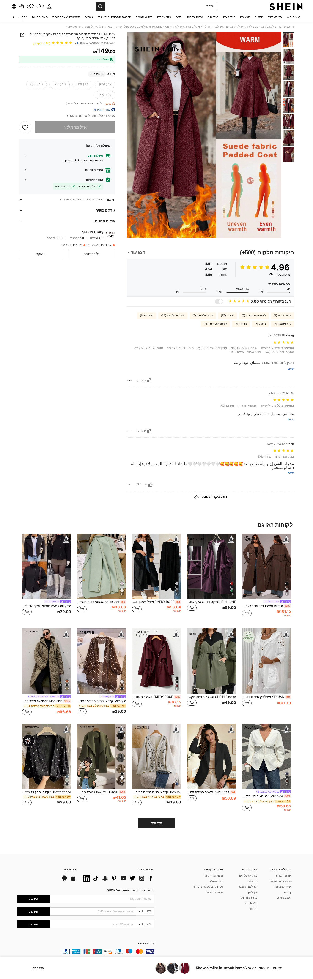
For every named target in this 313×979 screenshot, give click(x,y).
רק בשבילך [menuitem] (275, 17)
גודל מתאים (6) (282, 323)
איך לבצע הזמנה (247, 886)
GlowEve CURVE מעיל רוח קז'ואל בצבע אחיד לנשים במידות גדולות (101, 792)
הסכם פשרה (284, 897)
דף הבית (289, 26)
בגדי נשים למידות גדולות (250, 26)
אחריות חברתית (283, 886)
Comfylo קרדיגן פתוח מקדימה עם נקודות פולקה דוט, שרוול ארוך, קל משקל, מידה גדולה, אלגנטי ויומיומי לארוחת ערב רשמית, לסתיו (101, 701)
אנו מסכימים (146, 943)
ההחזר (253, 908)
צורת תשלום (216, 881)
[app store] (73, 880)
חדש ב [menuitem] (259, 17)
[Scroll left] (18, 17)
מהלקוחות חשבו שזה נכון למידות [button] (89, 103)
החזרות (253, 881)
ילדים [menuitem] (179, 17)
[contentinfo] (85, 951)
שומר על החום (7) (202, 315)
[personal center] (49, 6)
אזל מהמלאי (75, 127)
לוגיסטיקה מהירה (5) (254, 315)
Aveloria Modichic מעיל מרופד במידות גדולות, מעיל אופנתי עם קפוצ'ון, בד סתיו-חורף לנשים (46, 701)
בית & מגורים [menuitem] (144, 17)
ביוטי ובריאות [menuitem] (40, 17)
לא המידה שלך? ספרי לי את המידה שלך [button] (92, 115)
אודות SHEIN (284, 875)
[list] (117, 878)
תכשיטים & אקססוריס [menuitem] (66, 17)
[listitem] (266, 577)
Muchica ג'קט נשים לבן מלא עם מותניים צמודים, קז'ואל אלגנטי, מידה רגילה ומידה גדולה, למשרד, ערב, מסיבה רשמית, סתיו (266, 796)
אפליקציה (70, 869)
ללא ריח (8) (146, 315)
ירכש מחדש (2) (282, 315)
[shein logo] (286, 6)
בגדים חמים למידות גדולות (218, 26)
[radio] (105, 84)
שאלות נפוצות (215, 892)
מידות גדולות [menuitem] (195, 17)
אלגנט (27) (227, 315)
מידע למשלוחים (248, 875)
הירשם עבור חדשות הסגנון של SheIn (130, 890)
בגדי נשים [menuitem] (229, 17)
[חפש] (100, 6)
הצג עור (156, 823)
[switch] (219, 301)
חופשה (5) (241, 323)
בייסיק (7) (260, 323)
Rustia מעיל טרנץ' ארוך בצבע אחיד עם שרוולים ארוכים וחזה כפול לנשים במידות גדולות (266, 606)
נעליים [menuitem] (89, 17)
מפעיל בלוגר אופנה (281, 881)
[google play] (64, 880)
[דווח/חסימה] (129, 380)
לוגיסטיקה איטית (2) (215, 323)
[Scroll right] (13, 17)
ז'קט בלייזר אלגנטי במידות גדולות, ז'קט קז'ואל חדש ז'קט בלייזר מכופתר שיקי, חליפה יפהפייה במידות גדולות (101, 602)
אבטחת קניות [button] (94, 180)
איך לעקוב (251, 892)
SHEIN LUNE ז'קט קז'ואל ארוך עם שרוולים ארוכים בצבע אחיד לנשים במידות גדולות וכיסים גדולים (211, 602)
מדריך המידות (249, 897)
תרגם (291, 368)
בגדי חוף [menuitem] (213, 17)
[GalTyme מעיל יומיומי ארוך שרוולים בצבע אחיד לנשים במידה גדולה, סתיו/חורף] (46, 566)
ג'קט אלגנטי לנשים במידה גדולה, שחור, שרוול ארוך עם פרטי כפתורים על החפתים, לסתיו (211, 792)
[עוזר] (149, 380)
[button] (22, 6)
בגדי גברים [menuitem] (164, 17)
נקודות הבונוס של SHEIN (208, 886)
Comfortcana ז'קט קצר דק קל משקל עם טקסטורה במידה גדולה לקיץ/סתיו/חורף (46, 792)
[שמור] (25, 127)
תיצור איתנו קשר (213, 875)
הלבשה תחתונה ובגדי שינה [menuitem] (114, 17)
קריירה (288, 892)
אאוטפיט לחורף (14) (173, 315)
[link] (40, 6)
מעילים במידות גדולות (187, 26)
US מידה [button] (99, 74)
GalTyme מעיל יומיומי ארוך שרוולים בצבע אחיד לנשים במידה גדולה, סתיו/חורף (46, 606)
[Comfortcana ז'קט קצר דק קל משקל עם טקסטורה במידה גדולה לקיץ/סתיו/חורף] (46, 756)
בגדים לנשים (274, 26)
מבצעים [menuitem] (245, 17)
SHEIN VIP (250, 903)
